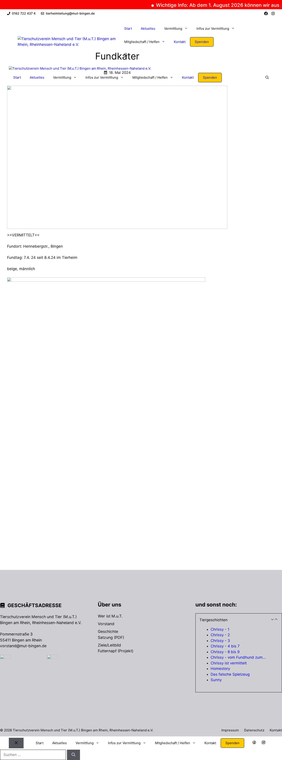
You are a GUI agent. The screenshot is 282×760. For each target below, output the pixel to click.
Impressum (230, 730)
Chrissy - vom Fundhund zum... (238, 657)
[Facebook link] (266, 13)
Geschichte (108, 631)
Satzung (105, 637)
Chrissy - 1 (220, 629)
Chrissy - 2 (220, 635)
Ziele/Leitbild (109, 645)
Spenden (202, 42)
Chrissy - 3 (220, 640)
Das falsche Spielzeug (230, 674)
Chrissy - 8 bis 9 (225, 652)
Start (128, 28)
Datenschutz (254, 730)
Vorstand (106, 623)
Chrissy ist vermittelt (229, 663)
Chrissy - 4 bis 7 (225, 646)
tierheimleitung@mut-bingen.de (70, 13)
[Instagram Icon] (263, 743)
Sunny (216, 680)
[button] (126, 55)
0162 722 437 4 (23, 13)
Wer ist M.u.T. (110, 616)
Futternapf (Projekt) (115, 651)
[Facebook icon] (254, 743)
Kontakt (180, 42)
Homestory (220, 668)
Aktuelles (148, 28)
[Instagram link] (273, 13)
